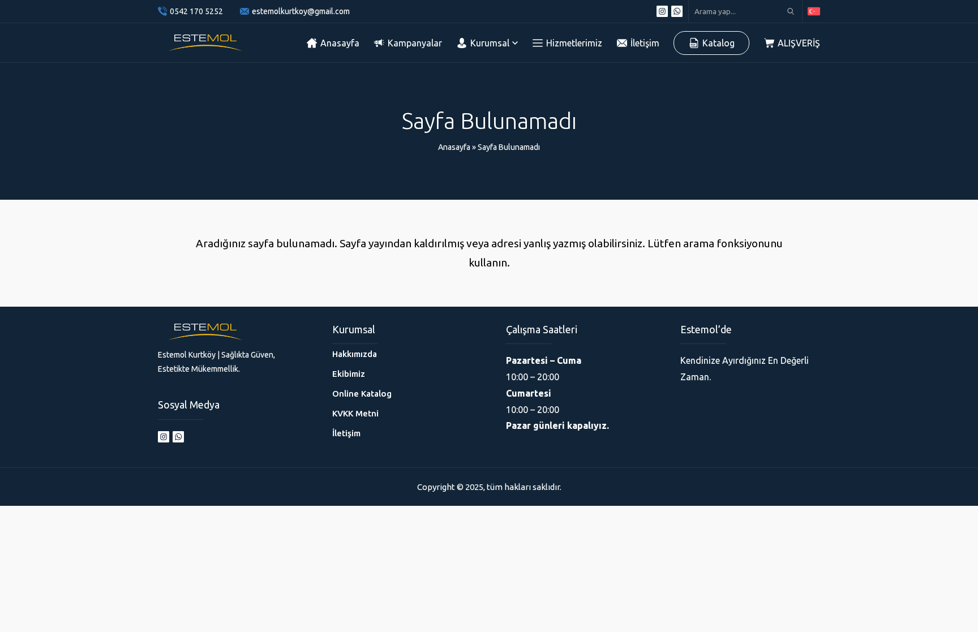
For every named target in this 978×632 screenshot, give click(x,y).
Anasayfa (454, 147)
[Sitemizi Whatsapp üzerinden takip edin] (677, 11)
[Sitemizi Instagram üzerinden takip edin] (662, 11)
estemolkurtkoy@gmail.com (301, 11)
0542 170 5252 (196, 11)
